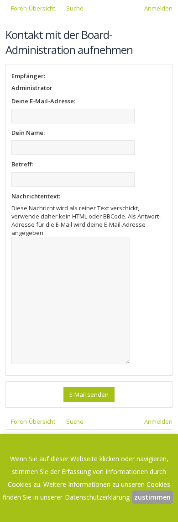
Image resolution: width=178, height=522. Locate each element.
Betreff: (22, 164)
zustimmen (152, 497)
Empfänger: (28, 76)
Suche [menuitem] (75, 8)
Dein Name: (28, 132)
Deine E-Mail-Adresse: (43, 101)
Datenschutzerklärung (97, 497)
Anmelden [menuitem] (158, 8)
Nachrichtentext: (35, 196)
